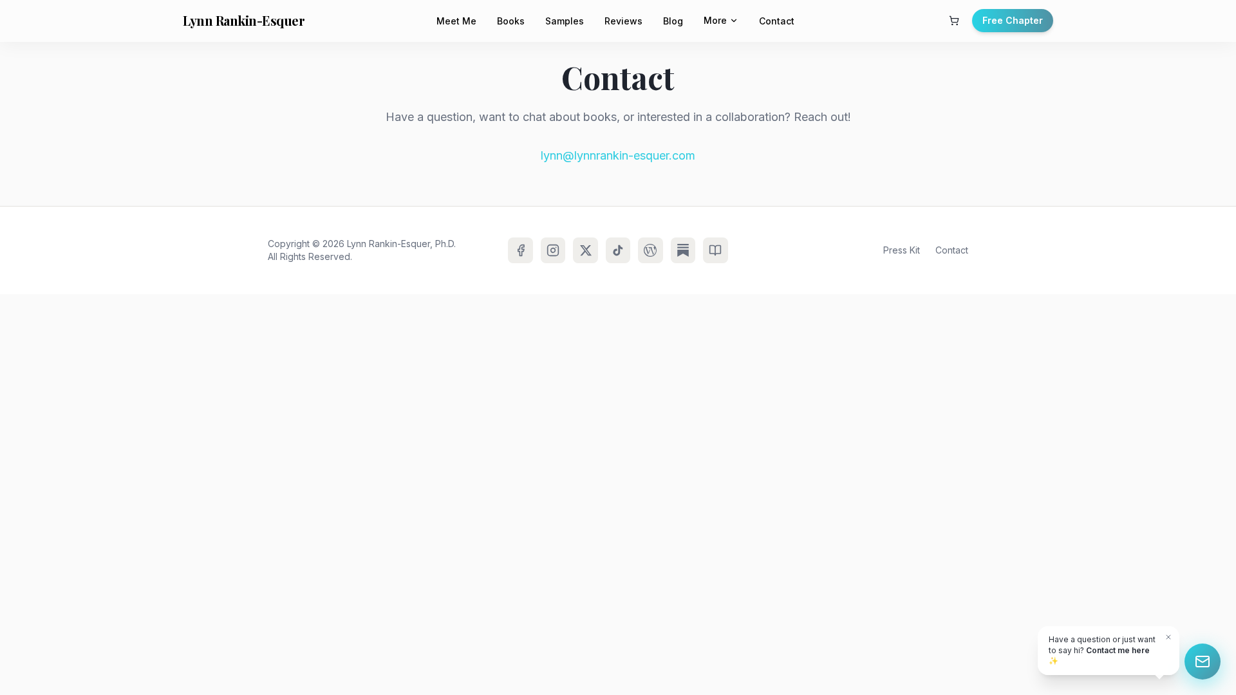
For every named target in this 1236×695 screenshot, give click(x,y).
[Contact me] (1202, 662)
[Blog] (650, 250)
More (715, 20)
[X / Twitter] (585, 250)
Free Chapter (1012, 20)
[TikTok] (618, 250)
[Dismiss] (1168, 637)
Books (511, 20)
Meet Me (456, 20)
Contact (776, 20)
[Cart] (954, 20)
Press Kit (901, 250)
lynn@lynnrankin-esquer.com (618, 155)
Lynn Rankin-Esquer (243, 20)
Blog (673, 20)
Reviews (623, 20)
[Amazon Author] (715, 250)
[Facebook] (520, 250)
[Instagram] (553, 250)
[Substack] (683, 250)
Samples (564, 20)
